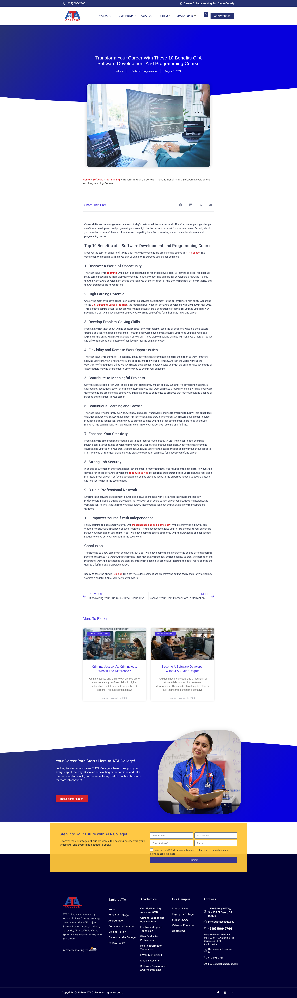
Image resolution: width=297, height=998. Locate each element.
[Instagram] (225, 992)
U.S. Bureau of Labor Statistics (109, 304)
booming (112, 272)
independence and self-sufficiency (151, 524)
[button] (206, 14)
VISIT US (164, 16)
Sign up (118, 573)
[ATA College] (73, 16)
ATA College (193, 252)
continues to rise (138, 472)
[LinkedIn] (232, 992)
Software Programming (144, 71)
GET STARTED (126, 16)
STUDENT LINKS (185, 16)
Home (86, 179)
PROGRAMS (105, 16)
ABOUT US (146, 16)
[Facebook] (218, 992)
